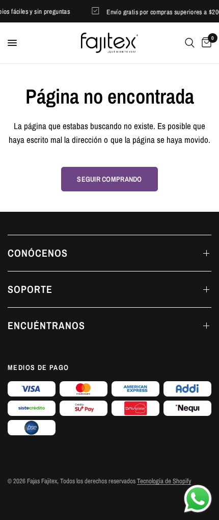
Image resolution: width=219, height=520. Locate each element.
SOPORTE (30, 289)
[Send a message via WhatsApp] (198, 499)
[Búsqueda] (189, 42)
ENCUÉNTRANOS (46, 325)
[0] (204, 42)
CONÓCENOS (38, 253)
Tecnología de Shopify (164, 481)
